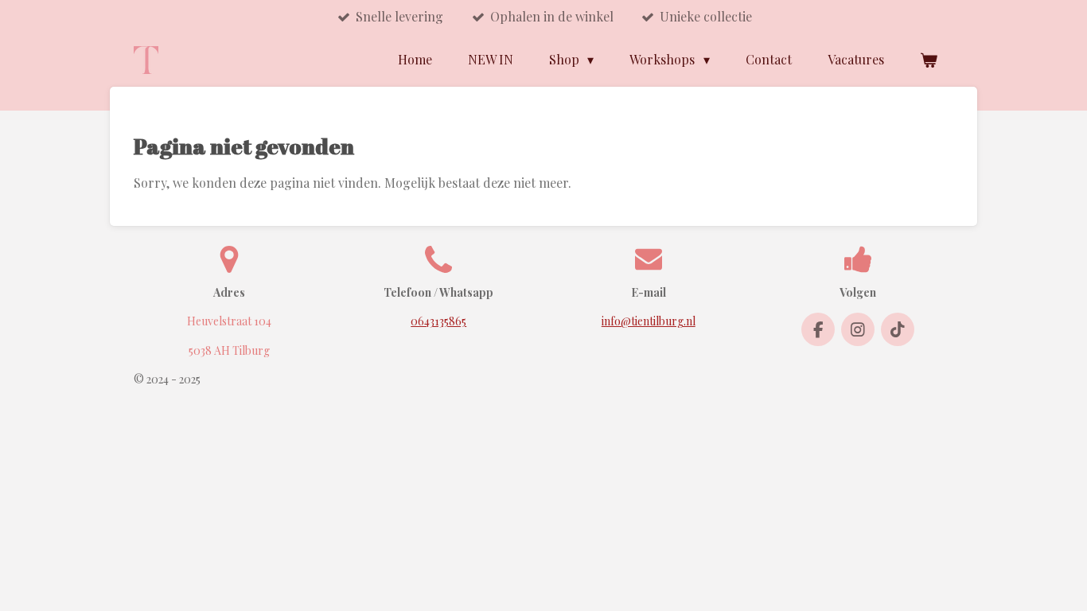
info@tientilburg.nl (648, 321)
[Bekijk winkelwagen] (928, 59)
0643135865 (438, 321)
